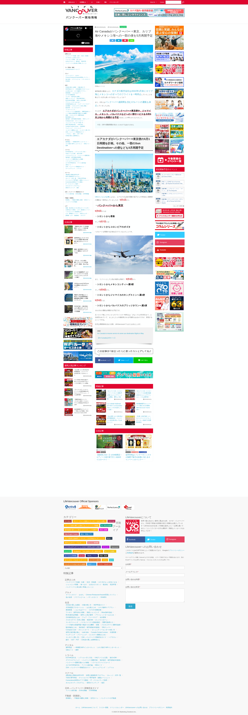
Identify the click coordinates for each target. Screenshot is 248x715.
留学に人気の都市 (81, 100)
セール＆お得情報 (142, 452)
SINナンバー (86, 119)
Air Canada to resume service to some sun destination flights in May (120, 333)
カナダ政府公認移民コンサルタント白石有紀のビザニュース (84, 538)
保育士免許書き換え (71, 124)
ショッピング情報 (70, 59)
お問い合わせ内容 (132, 579)
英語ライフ (91, 564)
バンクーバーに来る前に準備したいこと (76, 63)
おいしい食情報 (135, 452)
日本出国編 (78, 193)
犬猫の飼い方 (81, 87)
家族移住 (76, 215)
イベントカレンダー (114, 2)
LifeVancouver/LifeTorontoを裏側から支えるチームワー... (81, 285)
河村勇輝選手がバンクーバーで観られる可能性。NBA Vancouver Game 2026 (81, 411)
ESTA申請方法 (69, 151)
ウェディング (69, 128)
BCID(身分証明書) (70, 100)
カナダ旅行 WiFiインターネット (74, 143)
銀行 (74, 134)
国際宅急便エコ (86, 111)
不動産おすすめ (92, 556)
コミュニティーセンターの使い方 (74, 122)
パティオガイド (86, 79)
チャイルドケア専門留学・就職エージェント (77, 180)
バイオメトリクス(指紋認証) (73, 111)
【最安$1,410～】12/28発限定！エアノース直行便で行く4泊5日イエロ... (81, 228)
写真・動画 (103, 556)
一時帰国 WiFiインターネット (79, 141)
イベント (105, 547)
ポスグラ (83, 215)
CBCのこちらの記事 (102, 197)
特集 (105, 2)
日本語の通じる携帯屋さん (73, 135)
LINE (131, 40)
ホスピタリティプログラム (73, 185)
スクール (111, 521)
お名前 (128, 564)
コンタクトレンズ (70, 109)
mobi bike (80, 124)
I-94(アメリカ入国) (70, 153)
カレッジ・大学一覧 (71, 178)
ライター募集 (103, 707)
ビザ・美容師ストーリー (83, 210)
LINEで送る (144, 360)
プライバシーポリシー (176, 550)
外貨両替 (82, 126)
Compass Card (70, 121)
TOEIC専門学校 (82, 178)
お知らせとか (71, 2)
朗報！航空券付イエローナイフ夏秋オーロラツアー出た (81, 251)
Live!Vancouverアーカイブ (73, 69)
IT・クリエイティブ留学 (72, 184)
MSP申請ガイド (70, 89)
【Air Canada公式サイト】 (106, 338)
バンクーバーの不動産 (71, 202)
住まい (109, 538)
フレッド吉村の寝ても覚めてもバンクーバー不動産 (81, 525)
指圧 (78, 187)
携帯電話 (68, 141)
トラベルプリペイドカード (73, 161)
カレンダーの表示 (178, 206)
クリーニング (77, 128)
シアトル (79, 168)
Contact (162, 2)
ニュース (123, 27)
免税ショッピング (70, 98)
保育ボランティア (70, 187)
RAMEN (68, 81)
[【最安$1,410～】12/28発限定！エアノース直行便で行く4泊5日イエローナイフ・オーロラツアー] (109, 448)
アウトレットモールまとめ (73, 102)
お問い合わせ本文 (132, 587)
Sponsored (103, 452)
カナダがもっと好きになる (73, 57)
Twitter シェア (124, 360)
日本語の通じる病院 (71, 87)
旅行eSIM (79, 153)
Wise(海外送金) (81, 98)
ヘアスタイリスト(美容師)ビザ (73, 211)
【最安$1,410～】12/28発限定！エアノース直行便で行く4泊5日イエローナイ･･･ (109, 457)
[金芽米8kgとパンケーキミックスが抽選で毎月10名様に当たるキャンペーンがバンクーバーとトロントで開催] (139, 448)
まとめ (98, 452)
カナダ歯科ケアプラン (80, 91)
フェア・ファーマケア (83, 104)
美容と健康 (103, 530)
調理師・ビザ (69, 215)
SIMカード (86, 143)
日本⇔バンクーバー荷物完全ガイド (75, 132)
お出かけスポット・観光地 (73, 61)
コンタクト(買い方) (85, 130)
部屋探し (68, 200)
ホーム (77, 707)
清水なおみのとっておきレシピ (75, 543)
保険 (67, 115)
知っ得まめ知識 (106, 525)
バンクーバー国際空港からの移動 (74, 159)
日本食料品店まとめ (71, 104)
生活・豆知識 (84, 55)
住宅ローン (87, 200)
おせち (77, 75)
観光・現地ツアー (86, 534)
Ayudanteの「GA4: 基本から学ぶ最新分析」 (88, 551)
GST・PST (80, 134)
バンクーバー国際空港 (83, 155)
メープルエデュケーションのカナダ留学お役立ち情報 (82, 547)
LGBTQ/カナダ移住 (71, 210)
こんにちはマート (76, 93)
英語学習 (83, 61)
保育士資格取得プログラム (73, 176)
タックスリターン (76, 107)
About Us (152, 2)
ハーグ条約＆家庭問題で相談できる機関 (76, 113)
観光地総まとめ (70, 117)
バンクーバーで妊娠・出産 (73, 55)
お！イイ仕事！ (110, 551)
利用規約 (130, 553)
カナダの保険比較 (70, 94)
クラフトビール (76, 79)
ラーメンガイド (70, 75)
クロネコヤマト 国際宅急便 (77, 115)
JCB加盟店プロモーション (83, 89)
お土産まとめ (69, 91)
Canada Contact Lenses (72, 126)
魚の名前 (68, 79)
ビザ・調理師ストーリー (72, 213)
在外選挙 (68, 106)
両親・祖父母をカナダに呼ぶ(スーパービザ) (77, 208)
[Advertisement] (124, 476)
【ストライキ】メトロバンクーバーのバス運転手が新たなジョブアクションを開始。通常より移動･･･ (114, 395)
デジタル (68, 521)
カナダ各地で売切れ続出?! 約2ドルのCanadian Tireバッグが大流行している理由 (81, 381)
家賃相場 (68, 93)
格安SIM (68, 107)
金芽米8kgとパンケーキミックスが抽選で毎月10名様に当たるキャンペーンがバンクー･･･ (138, 457)
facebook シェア (105, 360)
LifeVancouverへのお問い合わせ (136, 707)
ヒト (92, 2)
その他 (97, 2)
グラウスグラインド (71, 155)
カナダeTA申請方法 (71, 163)
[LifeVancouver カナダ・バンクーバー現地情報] (64, 1)
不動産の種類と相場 (77, 200)
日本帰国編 (86, 193)
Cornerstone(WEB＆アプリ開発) (74, 182)
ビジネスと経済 (95, 560)
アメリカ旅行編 (82, 163)
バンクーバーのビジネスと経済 (75, 564)
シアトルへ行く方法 (80, 151)
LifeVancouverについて (90, 707)
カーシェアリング (70, 168)
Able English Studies (71, 534)
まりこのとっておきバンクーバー (76, 560)
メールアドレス (131, 572)
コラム (105, 560)
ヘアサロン (68, 134)
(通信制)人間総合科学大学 (72, 174)
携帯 (67, 145)
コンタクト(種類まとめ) (72, 130)
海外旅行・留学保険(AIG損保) (73, 119)
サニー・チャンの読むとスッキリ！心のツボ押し (90, 521)
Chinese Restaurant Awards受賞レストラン (77, 77)
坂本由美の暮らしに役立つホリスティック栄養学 (81, 530)
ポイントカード (79, 121)
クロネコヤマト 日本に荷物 (79, 106)
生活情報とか (83, 2)
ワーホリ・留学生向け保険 (73, 96)
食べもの (79, 59)
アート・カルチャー (104, 564)
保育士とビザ (83, 213)
